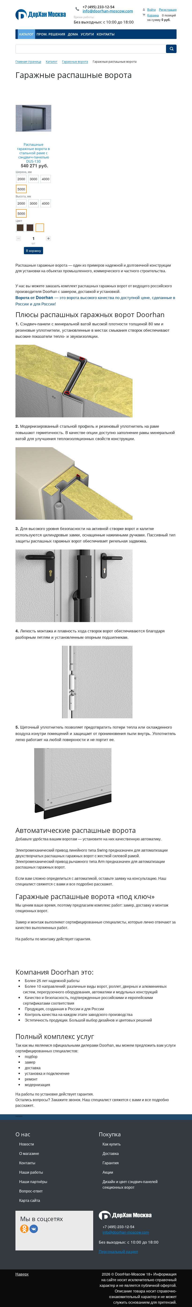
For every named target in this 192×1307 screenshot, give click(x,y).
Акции (108, 1172)
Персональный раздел (118, 1251)
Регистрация (168, 9)
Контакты (27, 1162)
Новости (26, 1144)
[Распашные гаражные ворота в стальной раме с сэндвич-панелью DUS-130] (33, 118)
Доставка (111, 1153)
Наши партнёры (33, 1181)
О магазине (29, 1153)
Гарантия (111, 1162)
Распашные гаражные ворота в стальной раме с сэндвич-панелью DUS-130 (33, 152)
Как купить (112, 1144)
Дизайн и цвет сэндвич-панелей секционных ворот (130, 1184)
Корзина (153, 15)
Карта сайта (29, 1200)
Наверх (22, 1274)
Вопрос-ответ (31, 1191)
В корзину (33, 250)
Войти (151, 9)
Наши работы (31, 1172)
